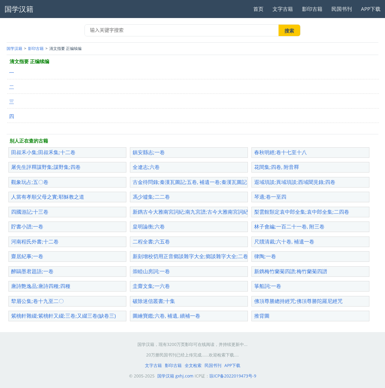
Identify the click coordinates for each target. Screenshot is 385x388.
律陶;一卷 (265, 256)
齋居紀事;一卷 (27, 256)
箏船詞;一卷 (267, 286)
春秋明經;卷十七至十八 (280, 152)
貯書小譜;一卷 (27, 226)
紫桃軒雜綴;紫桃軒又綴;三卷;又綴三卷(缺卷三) (63, 315)
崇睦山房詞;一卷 (151, 271)
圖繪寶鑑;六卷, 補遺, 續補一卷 (166, 315)
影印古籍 (312, 8)
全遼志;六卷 (146, 166)
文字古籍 (283, 8)
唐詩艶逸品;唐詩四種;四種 (40, 286)
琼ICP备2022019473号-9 (232, 376)
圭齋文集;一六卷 (151, 286)
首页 (258, 8)
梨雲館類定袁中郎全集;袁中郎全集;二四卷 (301, 211)
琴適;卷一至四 (270, 196)
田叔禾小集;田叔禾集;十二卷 (43, 152)
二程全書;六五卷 (151, 241)
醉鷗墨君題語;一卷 (32, 271)
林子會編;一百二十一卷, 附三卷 (289, 226)
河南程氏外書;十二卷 (35, 241)
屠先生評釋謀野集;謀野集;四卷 (46, 166)
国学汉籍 (14, 48)
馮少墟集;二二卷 (151, 196)
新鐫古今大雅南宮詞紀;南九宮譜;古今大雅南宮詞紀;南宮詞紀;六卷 (207, 211)
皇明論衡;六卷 (149, 226)
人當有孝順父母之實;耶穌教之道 (47, 196)
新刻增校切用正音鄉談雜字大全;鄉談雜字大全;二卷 (190, 256)
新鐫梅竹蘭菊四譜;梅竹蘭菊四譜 (290, 271)
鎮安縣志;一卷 (149, 152)
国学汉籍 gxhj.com (175, 376)
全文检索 (193, 365)
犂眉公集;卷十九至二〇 (37, 301)
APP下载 (370, 8)
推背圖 (262, 315)
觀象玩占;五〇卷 (29, 182)
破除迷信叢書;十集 (154, 301)
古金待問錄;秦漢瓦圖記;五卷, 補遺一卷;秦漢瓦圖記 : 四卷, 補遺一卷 (208, 182)
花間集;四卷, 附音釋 (276, 166)
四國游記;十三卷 (29, 211)
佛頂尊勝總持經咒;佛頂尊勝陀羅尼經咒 (298, 301)
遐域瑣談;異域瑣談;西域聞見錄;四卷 (294, 182)
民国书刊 (341, 8)
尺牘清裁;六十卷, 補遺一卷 (284, 241)
